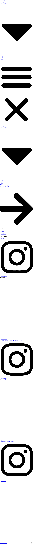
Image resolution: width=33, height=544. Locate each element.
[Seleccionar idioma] (31, 542)
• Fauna (2, 57)
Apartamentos (2, 2)
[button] (16, 93)
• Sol (2, 56)
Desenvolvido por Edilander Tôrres (3, 543)
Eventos (2, 59)
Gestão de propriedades (4, 3)
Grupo (1, 58)
